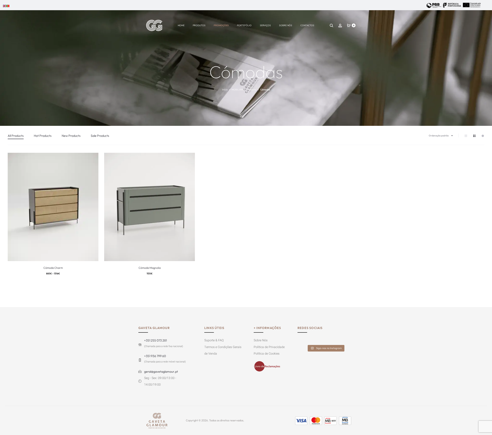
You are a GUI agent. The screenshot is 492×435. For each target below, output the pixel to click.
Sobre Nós (285, 25)
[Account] (340, 25)
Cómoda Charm (53, 268)
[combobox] (441, 136)
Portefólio (244, 25)
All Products (16, 136)
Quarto (252, 89)
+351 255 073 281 (155, 340)
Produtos (199, 25)
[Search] (331, 25)
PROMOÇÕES (221, 25)
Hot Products (43, 136)
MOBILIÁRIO (238, 89)
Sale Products (100, 136)
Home (181, 25)
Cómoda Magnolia (150, 268)
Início (225, 89)
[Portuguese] (8, 5)
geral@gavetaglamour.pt (161, 371)
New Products (71, 136)
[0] (349, 25)
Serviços (265, 25)
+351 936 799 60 (155, 356)
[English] (4, 5)
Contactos (307, 25)
